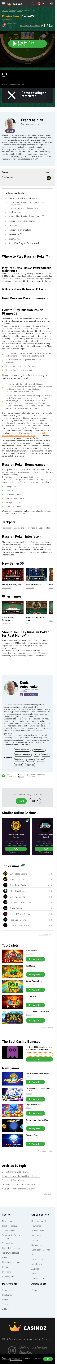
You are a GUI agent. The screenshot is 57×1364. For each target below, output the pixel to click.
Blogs (34, 1290)
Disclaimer (7, 1294)
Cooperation (7, 1290)
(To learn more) (16, 1360)
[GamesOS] (49, 178)
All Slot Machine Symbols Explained (18, 1188)
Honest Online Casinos (12, 1248)
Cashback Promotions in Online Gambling (21, 1176)
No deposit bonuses (11, 1262)
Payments (36, 1225)
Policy (5, 1299)
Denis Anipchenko (32, 124)
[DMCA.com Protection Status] (26, 1353)
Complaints (36, 1244)
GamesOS (6, 587)
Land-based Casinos (40, 1249)
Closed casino (8, 1230)
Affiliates (6, 1309)
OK (48, 1359)
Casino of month (38, 1221)
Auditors (35, 1268)
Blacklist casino (9, 1225)
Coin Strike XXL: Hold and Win (38, 1073)
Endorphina (30, 953)
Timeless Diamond (33, 1135)
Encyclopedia (8, 1276)
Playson (28, 1076)
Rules (4, 1257)
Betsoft (29, 623)
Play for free (14, 578)
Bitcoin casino (37, 1230)
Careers (6, 1304)
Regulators (36, 1264)
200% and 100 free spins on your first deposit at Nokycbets (39, 1048)
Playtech (29, 1094)
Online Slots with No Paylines (15, 1171)
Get (39, 1059)
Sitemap (35, 1273)
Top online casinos (10, 1252)
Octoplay (29, 1015)
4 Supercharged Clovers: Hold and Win (38, 1090)
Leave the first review (30, 26)
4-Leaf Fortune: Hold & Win (37, 1012)
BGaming (6, 623)
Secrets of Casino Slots (13, 1180)
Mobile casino (37, 1235)
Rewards (6, 1267)
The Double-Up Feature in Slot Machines (21, 1184)
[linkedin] (21, 694)
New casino (7, 1221)
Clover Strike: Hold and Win (37, 1120)
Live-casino (36, 1240)
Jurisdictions (37, 1259)
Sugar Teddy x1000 (33, 1105)
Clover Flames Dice (34, 981)
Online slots (7, 1243)
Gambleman (30, 966)
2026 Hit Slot (31, 996)
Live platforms (38, 1278)
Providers (6, 1271)
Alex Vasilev (21, 776)
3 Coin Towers (31, 951)
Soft (33, 1254)
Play (16, 849)
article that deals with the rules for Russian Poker (26, 434)
